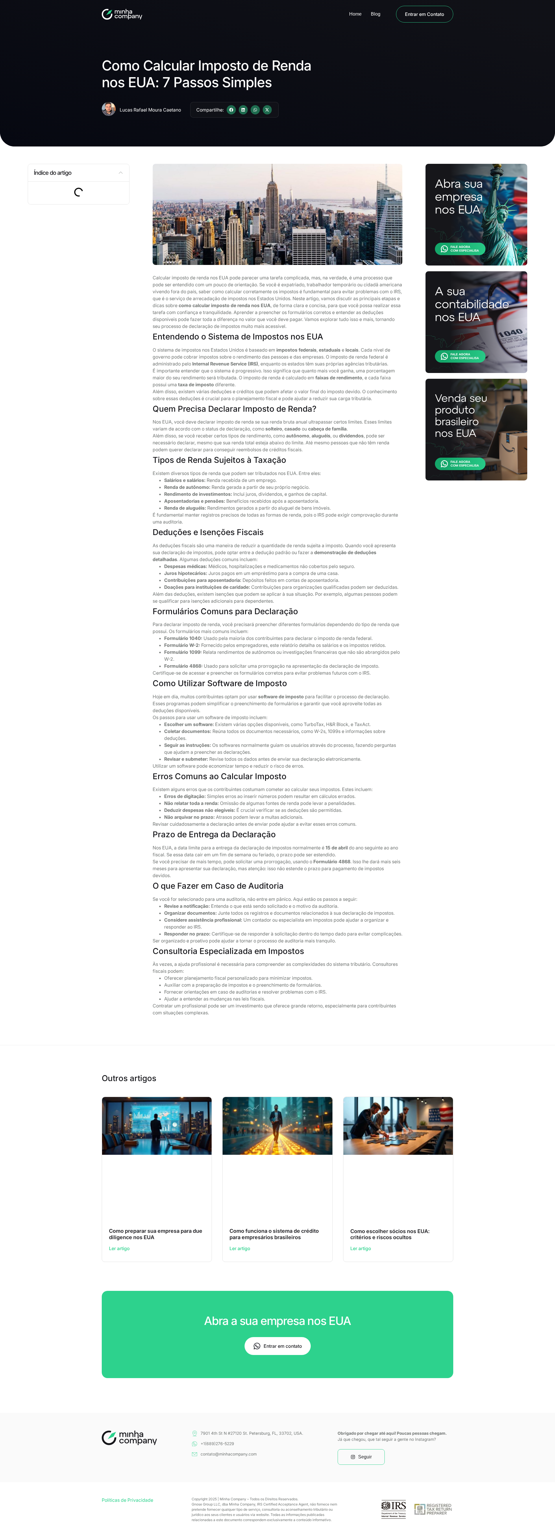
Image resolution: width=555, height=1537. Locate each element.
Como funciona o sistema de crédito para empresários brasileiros (274, 1234)
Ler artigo (119, 1248)
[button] (231, 109)
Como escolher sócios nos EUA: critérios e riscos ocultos (390, 1234)
